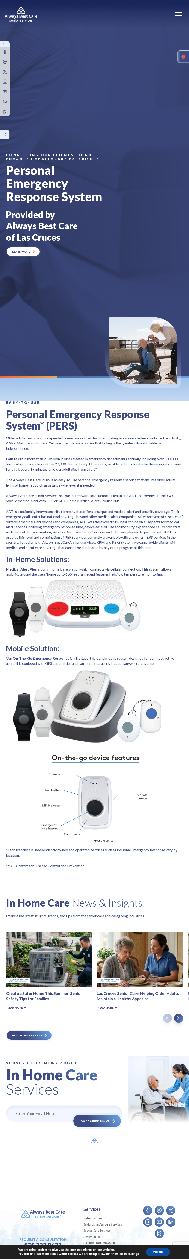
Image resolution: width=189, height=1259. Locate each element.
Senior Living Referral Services (102, 1224)
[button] (180, 14)
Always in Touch (93, 1237)
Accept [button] (158, 1252)
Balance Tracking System (99, 1243)
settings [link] (133, 1254)
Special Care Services (97, 1230)
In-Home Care (92, 1218)
